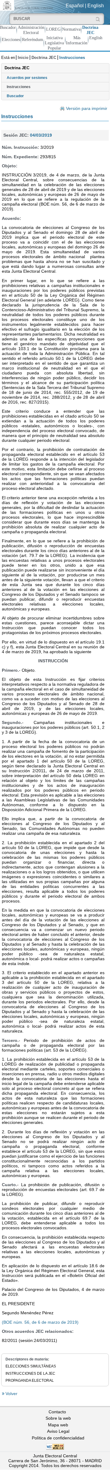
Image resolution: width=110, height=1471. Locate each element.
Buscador (8, 27)
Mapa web (58, 1424)
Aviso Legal (58, 1431)
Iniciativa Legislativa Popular (54, 42)
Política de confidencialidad (58, 1437)
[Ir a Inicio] (27, 5)
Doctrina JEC (90, 30)
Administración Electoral (31, 30)
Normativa (71, 29)
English (95, 5)
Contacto (57, 1411)
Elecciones (11, 39)
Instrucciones (19, 87)
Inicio (23, 57)
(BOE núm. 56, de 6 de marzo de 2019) (40, 1322)
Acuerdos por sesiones (27, 78)
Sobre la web (58, 1418)
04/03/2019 (41, 135)
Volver (10, 1393)
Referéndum (32, 39)
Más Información (76, 40)
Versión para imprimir (86, 108)
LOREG (53, 29)
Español (75, 5)
